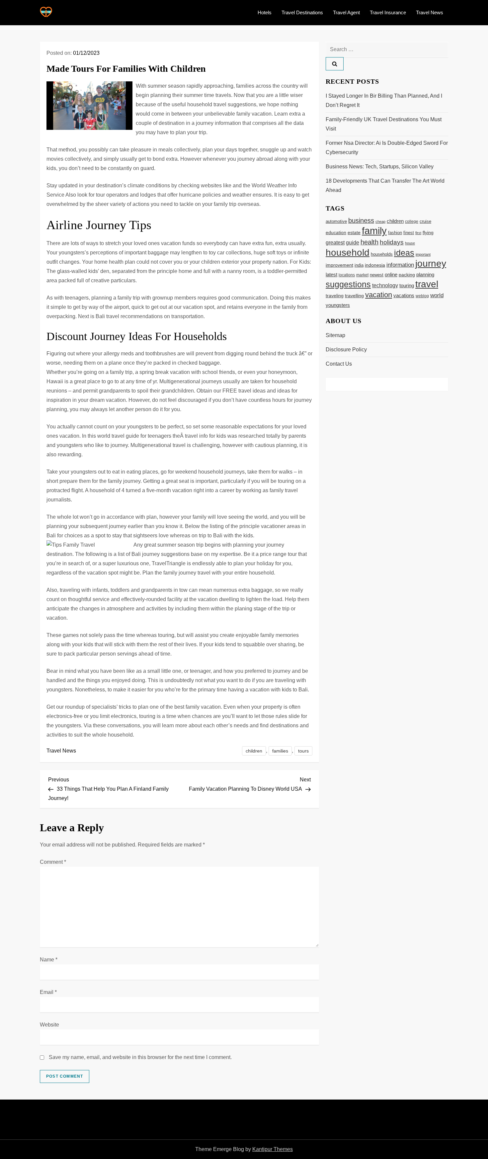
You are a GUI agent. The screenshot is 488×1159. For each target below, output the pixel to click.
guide (352, 242)
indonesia (375, 265)
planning (425, 274)
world (437, 295)
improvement (339, 265)
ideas (404, 252)
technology (385, 285)
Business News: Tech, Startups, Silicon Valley (380, 166)
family (374, 230)
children (254, 751)
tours (303, 751)
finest (408, 232)
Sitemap (335, 335)
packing (407, 274)
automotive (336, 221)
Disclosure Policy (346, 349)
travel (426, 284)
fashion (395, 232)
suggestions (348, 284)
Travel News (429, 12)
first (418, 233)
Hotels (265, 12)
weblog (422, 296)
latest (331, 274)
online (391, 274)
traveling (335, 295)
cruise (425, 221)
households (382, 254)
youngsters (338, 305)
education (336, 232)
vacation (378, 295)
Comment (53, 862)
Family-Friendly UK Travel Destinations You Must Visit (384, 124)
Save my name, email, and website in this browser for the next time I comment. (140, 1057)
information (400, 264)
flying (428, 232)
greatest (335, 242)
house (410, 243)
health (369, 242)
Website (49, 1024)
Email (48, 992)
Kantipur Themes (272, 1149)
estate (354, 232)
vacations (403, 295)
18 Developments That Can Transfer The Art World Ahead (385, 185)
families (280, 751)
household (347, 252)
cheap (380, 221)
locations (347, 275)
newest (376, 275)
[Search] (335, 63)
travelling (354, 295)
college (411, 221)
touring (406, 285)
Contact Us (339, 364)
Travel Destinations (302, 12)
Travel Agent (346, 12)
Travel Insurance (388, 12)
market (362, 275)
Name (48, 959)
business (361, 220)
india (359, 265)
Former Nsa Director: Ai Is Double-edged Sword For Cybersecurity (387, 147)
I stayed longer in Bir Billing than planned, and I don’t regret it (384, 100)
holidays (392, 242)
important (423, 254)
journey (430, 263)
